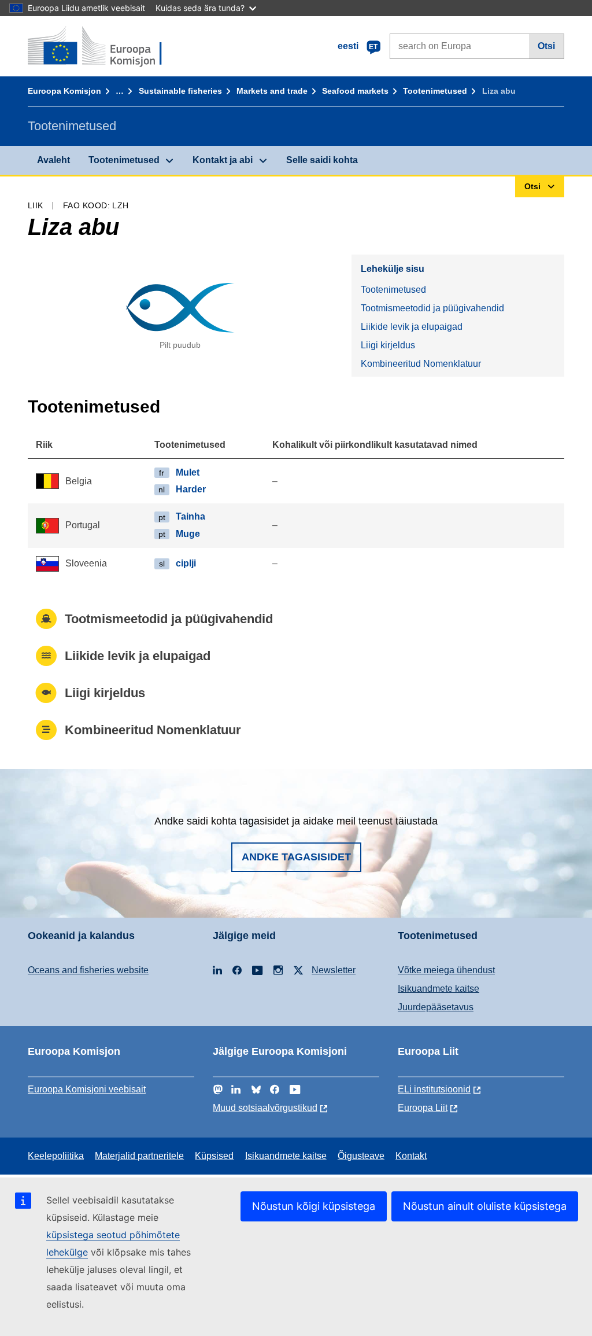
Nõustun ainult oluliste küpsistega (485, 1206)
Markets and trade (272, 90)
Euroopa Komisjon (64, 90)
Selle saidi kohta (322, 160)
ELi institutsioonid (434, 1089)
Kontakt (411, 1156)
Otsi (546, 46)
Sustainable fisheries (180, 90)
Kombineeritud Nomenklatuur (421, 364)
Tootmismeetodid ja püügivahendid (432, 308)
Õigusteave (361, 1156)
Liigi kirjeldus (388, 345)
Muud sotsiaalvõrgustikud (265, 1108)
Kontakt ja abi (223, 160)
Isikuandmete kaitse (438, 988)
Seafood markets (355, 90)
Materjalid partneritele (139, 1156)
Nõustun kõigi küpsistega (313, 1206)
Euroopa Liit (422, 1108)
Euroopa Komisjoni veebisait (87, 1089)
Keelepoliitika (56, 1156)
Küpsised (214, 1156)
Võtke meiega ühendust (446, 970)
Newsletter (334, 970)
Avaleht (53, 160)
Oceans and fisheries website (88, 970)
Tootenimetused (435, 90)
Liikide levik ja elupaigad (411, 327)
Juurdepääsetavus (435, 1007)
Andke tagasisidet (296, 857)
